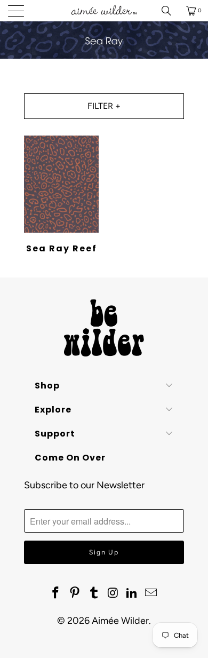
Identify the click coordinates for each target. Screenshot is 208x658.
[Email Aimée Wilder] (151, 593)
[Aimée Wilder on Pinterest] (75, 593)
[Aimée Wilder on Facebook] (56, 593)
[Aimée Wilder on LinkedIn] (132, 593)
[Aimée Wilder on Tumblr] (94, 593)
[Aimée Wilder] (104, 10)
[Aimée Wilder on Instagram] (113, 593)
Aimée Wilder (120, 621)
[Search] (170, 10)
